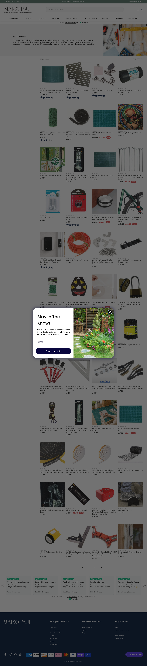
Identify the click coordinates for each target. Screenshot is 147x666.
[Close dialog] (110, 312)
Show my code (53, 351)
